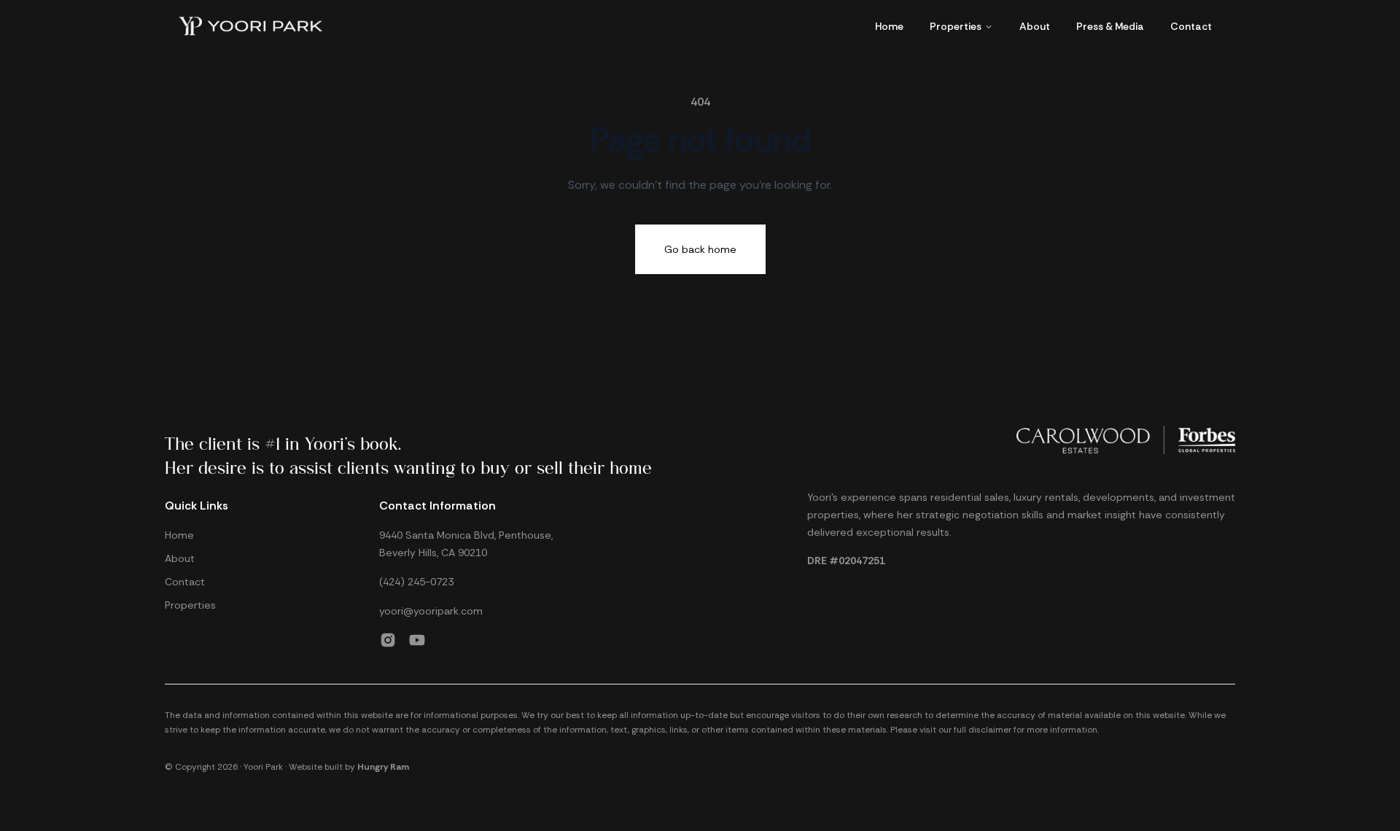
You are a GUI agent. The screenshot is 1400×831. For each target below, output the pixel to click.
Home (889, 26)
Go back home (700, 249)
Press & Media (1110, 26)
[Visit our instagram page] (388, 640)
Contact (1191, 26)
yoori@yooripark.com (431, 610)
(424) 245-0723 (416, 581)
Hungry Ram (383, 767)
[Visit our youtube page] (417, 640)
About (1034, 26)
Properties (955, 26)
